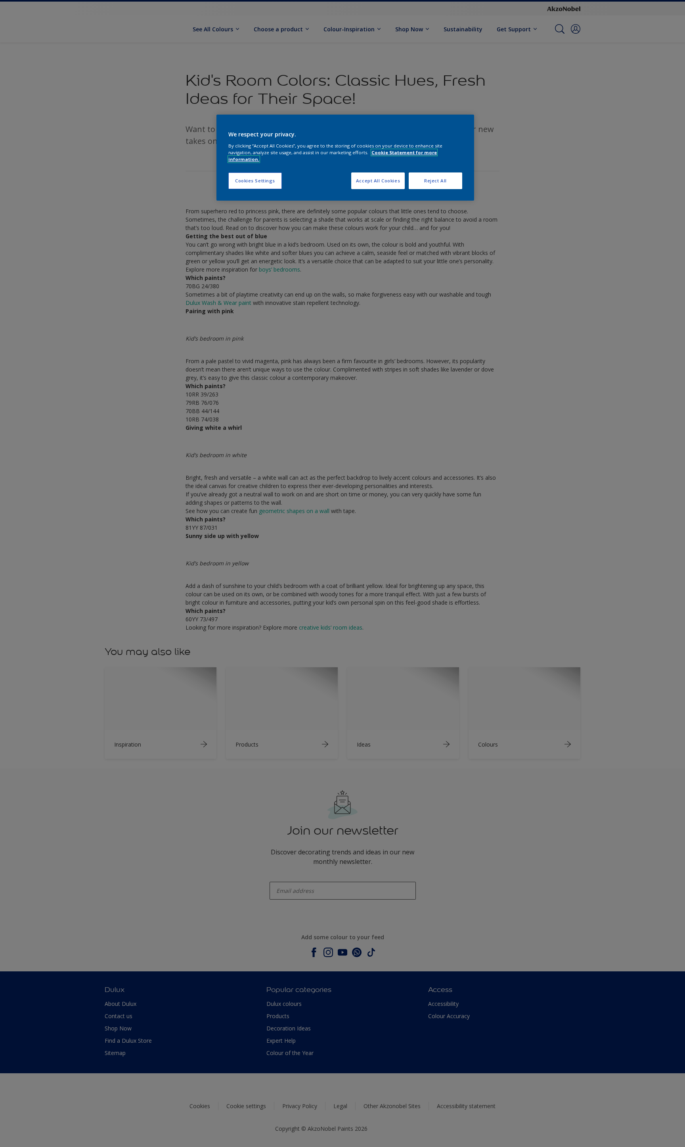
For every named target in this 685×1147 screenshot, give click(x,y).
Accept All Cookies (378, 181)
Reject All (435, 181)
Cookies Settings (255, 181)
